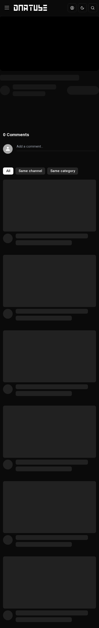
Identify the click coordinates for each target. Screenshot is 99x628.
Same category (62, 171)
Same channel (30, 171)
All (8, 171)
